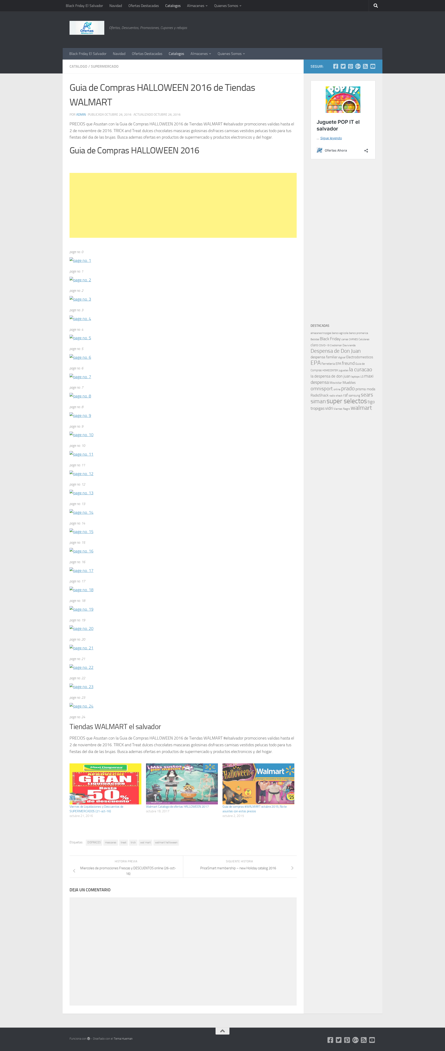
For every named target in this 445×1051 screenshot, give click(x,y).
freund (348, 363)
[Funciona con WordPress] (88, 1038)
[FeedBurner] (365, 66)
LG (361, 376)
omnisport (322, 388)
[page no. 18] (81, 589)
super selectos (347, 401)
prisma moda (365, 389)
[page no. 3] (80, 299)
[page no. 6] (80, 357)
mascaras (110, 842)
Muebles (349, 382)
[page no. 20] (81, 628)
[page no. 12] (81, 473)
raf (345, 395)
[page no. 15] (81, 531)
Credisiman (336, 345)
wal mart (145, 842)
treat (123, 842)
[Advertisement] (352, 29)
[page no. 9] (80, 415)
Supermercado (105, 66)
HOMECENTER (330, 370)
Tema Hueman (123, 1038)
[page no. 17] (81, 570)
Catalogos (173, 5)
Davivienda (349, 345)
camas (344, 339)
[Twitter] (343, 66)
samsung (354, 395)
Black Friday (330, 338)
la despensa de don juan (330, 376)
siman (318, 401)
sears (367, 395)
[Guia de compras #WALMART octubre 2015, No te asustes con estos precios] (258, 783)
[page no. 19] (81, 609)
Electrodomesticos (359, 357)
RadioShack (320, 395)
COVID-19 (324, 345)
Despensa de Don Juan (336, 351)
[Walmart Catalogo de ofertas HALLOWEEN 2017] (182, 783)
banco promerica (358, 333)
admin (81, 115)
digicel (342, 357)
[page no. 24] (81, 706)
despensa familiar (324, 357)
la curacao (360, 369)
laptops (355, 376)
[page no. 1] (80, 260)
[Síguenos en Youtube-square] (372, 66)
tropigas (317, 408)
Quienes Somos (226, 5)
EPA (316, 362)
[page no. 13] (81, 492)
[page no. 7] (80, 376)
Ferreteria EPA (331, 364)
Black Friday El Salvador (84, 5)
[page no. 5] (80, 337)
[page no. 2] (80, 280)
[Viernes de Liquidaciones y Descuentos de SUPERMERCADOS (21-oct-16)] (105, 783)
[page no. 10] (81, 434)
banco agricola (340, 333)
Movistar (336, 383)
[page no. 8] (80, 396)
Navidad (115, 5)
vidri (329, 408)
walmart (361, 407)
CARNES (353, 339)
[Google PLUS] (358, 66)
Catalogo (78, 66)
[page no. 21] (81, 648)
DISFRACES (94, 842)
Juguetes (343, 370)
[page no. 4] (80, 318)
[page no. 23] (81, 686)
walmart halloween (166, 842)
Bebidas (315, 339)
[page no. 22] (81, 667)
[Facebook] (335, 66)
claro (314, 345)
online (337, 389)
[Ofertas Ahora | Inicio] (87, 28)
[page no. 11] (81, 454)
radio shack (336, 395)
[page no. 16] (81, 551)
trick (133, 842)
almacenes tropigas (321, 333)
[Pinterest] (350, 66)
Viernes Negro (342, 408)
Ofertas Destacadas (143, 5)
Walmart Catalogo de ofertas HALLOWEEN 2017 (177, 807)
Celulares (364, 339)
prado (348, 388)
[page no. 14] (81, 512)
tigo (371, 401)
